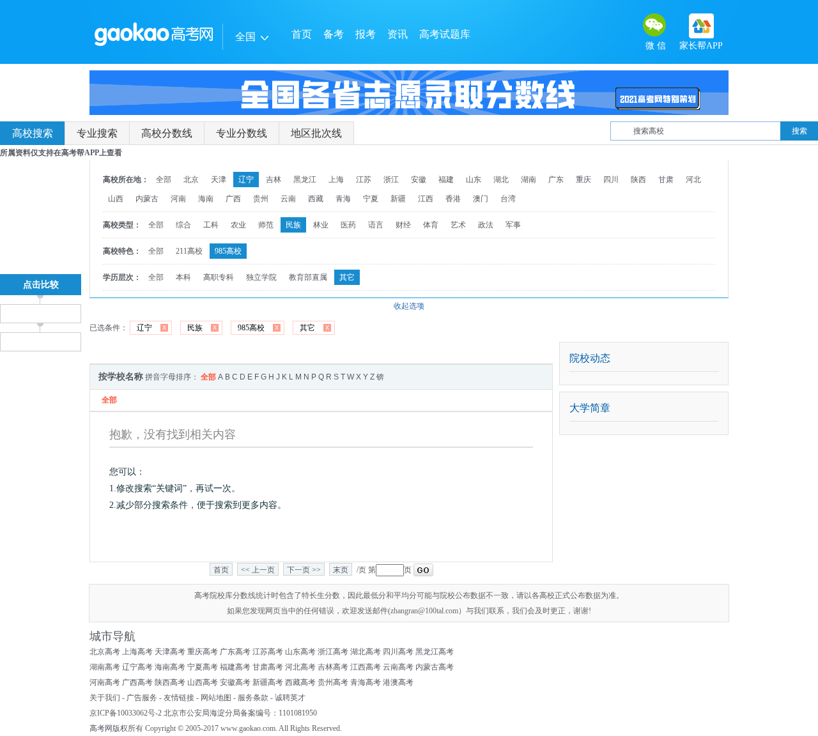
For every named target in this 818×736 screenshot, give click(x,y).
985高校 (228, 251)
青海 (343, 198)
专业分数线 (241, 133)
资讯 (397, 34)
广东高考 (235, 651)
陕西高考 (170, 682)
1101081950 (298, 713)
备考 (333, 34)
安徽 (418, 179)
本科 (183, 277)
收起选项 (409, 306)
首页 (301, 34)
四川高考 (398, 651)
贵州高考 (333, 682)
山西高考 (202, 682)
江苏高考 (267, 651)
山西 (115, 198)
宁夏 (370, 198)
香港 (453, 198)
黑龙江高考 (434, 651)
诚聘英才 (290, 697)
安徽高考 (235, 682)
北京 (191, 179)
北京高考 (104, 651)
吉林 (273, 179)
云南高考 (398, 667)
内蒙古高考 (434, 667)
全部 (163, 179)
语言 (375, 224)
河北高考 (300, 667)
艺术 (458, 224)
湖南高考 (104, 667)
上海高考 (137, 651)
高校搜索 (32, 133)
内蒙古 (146, 198)
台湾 (508, 198)
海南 (205, 198)
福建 (446, 179)
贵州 (260, 198)
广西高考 (137, 682)
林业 (320, 224)
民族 (293, 224)
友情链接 (179, 697)
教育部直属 (308, 277)
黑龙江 (304, 179)
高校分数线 (166, 133)
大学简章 (589, 407)
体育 (430, 224)
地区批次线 (316, 133)
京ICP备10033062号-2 (125, 713)
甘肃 (666, 179)
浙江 (391, 179)
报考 (365, 34)
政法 (485, 224)
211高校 (189, 251)
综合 (183, 224)
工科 (211, 224)
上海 (336, 179)
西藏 (315, 198)
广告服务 (142, 697)
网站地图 (216, 697)
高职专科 (218, 277)
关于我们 (104, 697)
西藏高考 (300, 682)
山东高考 (300, 651)
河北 (693, 179)
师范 (266, 224)
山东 (473, 179)
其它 (347, 277)
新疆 (398, 198)
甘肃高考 (267, 667)
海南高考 (170, 667)
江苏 (363, 179)
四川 (611, 179)
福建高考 (235, 667)
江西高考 (365, 667)
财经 (403, 224)
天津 (218, 179)
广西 (233, 198)
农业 (238, 224)
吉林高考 (333, 667)
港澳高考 (398, 682)
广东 (556, 179)
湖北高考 (365, 651)
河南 (178, 198)
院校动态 (589, 358)
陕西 (638, 179)
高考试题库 (444, 34)
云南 (288, 198)
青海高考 (365, 682)
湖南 (528, 179)
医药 (348, 224)
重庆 (583, 179)
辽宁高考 (137, 667)
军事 (513, 224)
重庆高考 (202, 651)
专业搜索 (97, 133)
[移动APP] (701, 25)
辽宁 (246, 179)
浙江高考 (333, 651)
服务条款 (253, 697)
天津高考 (170, 651)
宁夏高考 (202, 667)
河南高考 (104, 682)
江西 (425, 198)
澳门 (480, 198)
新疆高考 (267, 682)
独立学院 (261, 277)
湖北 (501, 179)
